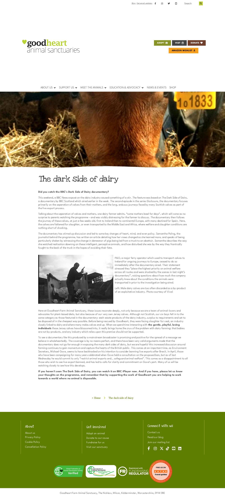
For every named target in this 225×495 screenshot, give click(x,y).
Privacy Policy (32, 437)
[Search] (201, 3)
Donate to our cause (97, 438)
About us (30, 433)
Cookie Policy (32, 442)
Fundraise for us (95, 442)
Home (97, 397)
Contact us (154, 432)
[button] (48, 87)
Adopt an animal (95, 433)
